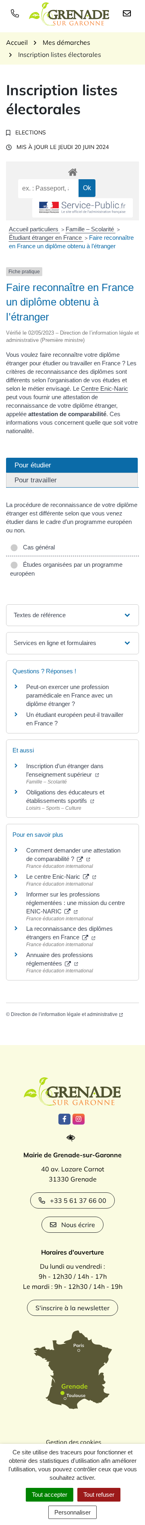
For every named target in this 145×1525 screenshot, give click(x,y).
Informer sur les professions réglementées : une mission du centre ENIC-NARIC (75, 903)
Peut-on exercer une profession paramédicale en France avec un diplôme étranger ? (69, 695)
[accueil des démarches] (72, 170)
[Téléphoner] (16, 13)
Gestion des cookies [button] (73, 1442)
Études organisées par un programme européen (66, 569)
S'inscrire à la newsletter (72, 1308)
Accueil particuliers (34, 229)
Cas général (37, 547)
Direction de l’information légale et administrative (64, 1014)
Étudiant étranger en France (46, 237)
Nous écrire (78, 1225)
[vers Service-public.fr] (82, 208)
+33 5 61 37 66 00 (78, 1200)
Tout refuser (98, 1494)
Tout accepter (49, 1494)
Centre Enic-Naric (104, 388)
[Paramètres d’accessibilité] (72, 1138)
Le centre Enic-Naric (54, 876)
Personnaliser (72, 1512)
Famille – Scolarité (91, 229)
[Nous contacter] (128, 13)
